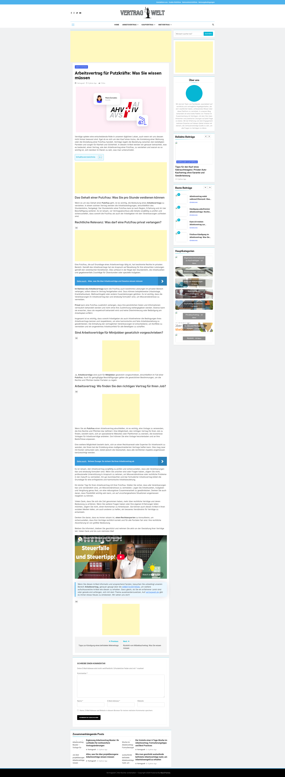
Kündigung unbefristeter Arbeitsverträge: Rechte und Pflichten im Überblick (201, 199)
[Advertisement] (120, 46)
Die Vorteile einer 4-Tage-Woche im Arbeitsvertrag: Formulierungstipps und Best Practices (151, 743)
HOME (116, 25)
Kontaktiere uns (162, 2)
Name (80, 701)
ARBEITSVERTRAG (129, 25)
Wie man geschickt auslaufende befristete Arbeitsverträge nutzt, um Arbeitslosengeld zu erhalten (151, 757)
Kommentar (82, 673)
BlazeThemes (165, 773)
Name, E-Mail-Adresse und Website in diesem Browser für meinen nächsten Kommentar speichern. (116, 710)
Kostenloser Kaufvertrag (187, 162)
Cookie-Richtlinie (175, 2)
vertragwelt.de (152, 592)
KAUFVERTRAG (147, 25)
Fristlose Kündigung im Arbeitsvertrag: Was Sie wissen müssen (199, 224)
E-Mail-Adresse (113, 701)
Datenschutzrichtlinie (189, 2)
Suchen (208, 34)
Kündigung (194, 202)
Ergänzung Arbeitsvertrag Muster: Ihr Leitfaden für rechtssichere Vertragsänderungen (102, 743)
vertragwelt (80, 83)
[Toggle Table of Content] (98, 157)
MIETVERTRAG (164, 25)
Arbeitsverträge (81, 67)
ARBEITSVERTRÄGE (131, 587)
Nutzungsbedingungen (206, 2)
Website (140, 701)
